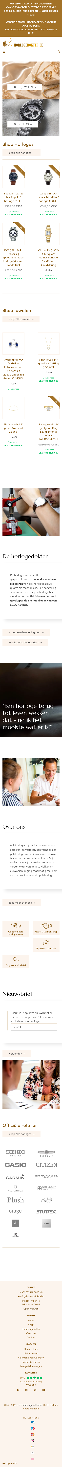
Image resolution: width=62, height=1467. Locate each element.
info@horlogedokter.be (32, 1296)
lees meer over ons (20, 902)
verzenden (16, 1053)
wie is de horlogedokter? (24, 642)
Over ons (31, 1333)
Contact (31, 1337)
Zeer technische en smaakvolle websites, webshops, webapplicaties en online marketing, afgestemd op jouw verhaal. (10, 1463)
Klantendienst (31, 1349)
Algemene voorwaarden (31, 1357)
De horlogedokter (31, 1328)
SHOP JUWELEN (23, 87)
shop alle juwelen (20, 319)
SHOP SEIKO (22, 124)
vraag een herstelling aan (25, 632)
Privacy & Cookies (31, 1361)
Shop (31, 1324)
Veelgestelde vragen (31, 1366)
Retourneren (31, 1353)
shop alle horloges (20, 153)
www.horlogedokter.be (30, 1404)
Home (31, 1320)
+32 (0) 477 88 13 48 (31, 1292)
